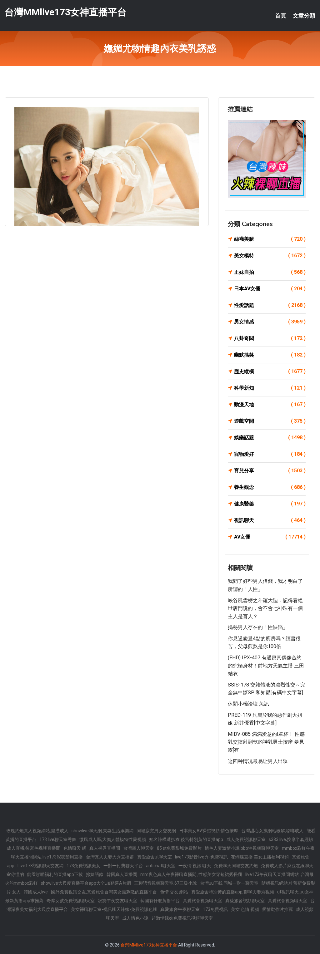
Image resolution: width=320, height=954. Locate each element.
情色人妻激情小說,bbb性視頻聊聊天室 (242, 848)
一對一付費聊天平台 (123, 865)
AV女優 (270, 537)
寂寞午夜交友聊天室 (117, 900)
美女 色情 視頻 (245, 909)
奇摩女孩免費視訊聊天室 (71, 900)
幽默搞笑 (270, 355)
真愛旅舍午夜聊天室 (180, 909)
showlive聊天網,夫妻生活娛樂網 (102, 830)
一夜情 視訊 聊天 (194, 865)
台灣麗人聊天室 (138, 848)
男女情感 (270, 322)
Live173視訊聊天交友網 (40, 865)
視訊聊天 (270, 520)
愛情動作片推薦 (277, 909)
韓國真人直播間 (122, 874)
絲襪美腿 (270, 239)
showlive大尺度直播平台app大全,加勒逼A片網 (86, 883)
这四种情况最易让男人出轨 (258, 761)
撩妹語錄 (94, 874)
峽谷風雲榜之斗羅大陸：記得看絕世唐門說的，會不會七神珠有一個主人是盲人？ (265, 608)
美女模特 (270, 255)
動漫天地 (270, 404)
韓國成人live (36, 891)
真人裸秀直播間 (104, 848)
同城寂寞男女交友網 (156, 830)
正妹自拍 (270, 272)
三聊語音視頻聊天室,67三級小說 (165, 883)
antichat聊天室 (160, 865)
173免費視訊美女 (83, 865)
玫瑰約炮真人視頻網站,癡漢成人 (37, 830)
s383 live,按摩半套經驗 (291, 839)
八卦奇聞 (270, 338)
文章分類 (304, 15)
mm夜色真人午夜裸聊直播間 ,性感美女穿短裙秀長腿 (191, 874)
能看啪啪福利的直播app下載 (55, 874)
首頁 (280, 15)
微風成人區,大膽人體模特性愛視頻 (112, 839)
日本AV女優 (270, 289)
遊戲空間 (270, 421)
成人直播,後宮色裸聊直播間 (33, 848)
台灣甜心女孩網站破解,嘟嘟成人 (272, 830)
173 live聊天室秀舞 (57, 839)
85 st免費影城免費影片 (179, 848)
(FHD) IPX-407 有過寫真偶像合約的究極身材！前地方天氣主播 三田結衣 (266, 665)
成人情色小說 (135, 918)
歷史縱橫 (270, 371)
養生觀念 (270, 487)
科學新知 (270, 388)
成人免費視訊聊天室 (246, 839)
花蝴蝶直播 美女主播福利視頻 (260, 856)
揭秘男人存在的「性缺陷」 (258, 627)
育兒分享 (270, 471)
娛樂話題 (270, 437)
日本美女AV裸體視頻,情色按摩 (208, 830)
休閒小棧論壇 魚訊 (248, 704)
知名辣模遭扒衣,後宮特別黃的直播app (186, 839)
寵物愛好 (270, 454)
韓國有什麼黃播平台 (160, 900)
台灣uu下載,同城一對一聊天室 (229, 883)
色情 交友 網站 (174, 891)
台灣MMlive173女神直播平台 (66, 12)
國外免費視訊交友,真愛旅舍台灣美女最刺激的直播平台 (104, 891)
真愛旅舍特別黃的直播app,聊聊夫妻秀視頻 (232, 891)
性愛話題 (270, 305)
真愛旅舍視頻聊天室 (202, 900)
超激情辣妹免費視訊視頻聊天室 (182, 918)
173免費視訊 (215, 909)
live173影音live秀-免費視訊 (201, 856)
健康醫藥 (270, 504)
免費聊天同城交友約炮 (236, 865)
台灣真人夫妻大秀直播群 (110, 856)
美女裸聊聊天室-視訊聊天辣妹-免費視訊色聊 (114, 909)
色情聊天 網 (74, 848)
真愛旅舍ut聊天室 (154, 856)
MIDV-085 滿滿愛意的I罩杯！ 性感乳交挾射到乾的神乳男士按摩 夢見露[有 (266, 742)
